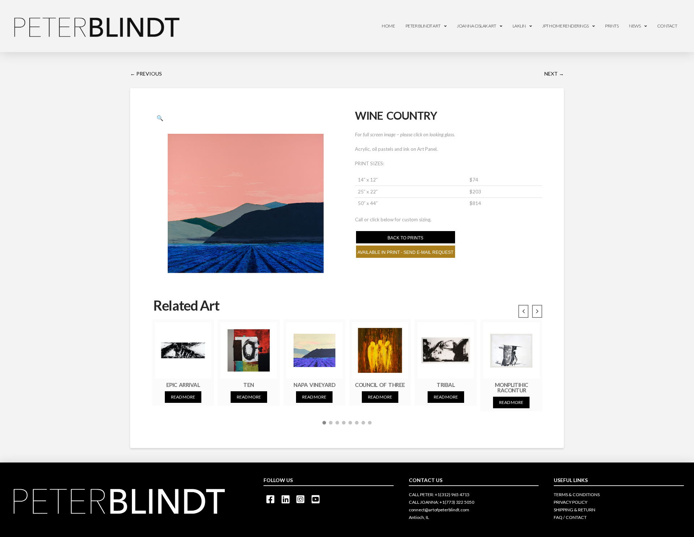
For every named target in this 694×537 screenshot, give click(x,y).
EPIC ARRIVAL (183, 385)
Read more (183, 397)
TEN (248, 385)
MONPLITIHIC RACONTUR (511, 387)
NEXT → (554, 74)
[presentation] (523, 311)
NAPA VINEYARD (314, 385)
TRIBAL (446, 385)
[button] (324, 422)
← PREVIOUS (146, 74)
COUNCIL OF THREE (380, 385)
